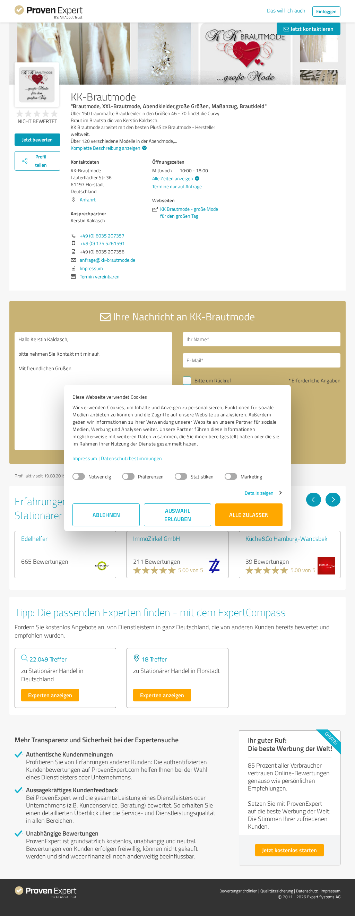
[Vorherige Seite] (313, 500)
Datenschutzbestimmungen (131, 458)
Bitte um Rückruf (212, 380)
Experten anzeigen (50, 695)
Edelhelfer (34, 538)
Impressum (84, 458)
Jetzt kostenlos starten (289, 850)
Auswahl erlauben (177, 515)
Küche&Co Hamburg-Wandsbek (286, 538)
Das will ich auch (286, 10)
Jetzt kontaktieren (311, 29)
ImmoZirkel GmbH (156, 538)
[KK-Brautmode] (36, 84)
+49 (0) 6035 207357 (102, 235)
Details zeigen (259, 493)
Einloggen (326, 11)
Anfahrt (88, 199)
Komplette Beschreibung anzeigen (105, 148)
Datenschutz (307, 891)
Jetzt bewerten (37, 139)
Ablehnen (106, 515)
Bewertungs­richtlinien (238, 891)
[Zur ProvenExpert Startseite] (49, 13)
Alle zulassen (249, 515)
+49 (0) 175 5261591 (102, 243)
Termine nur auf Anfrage (177, 186)
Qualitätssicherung (276, 891)
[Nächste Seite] (333, 500)
